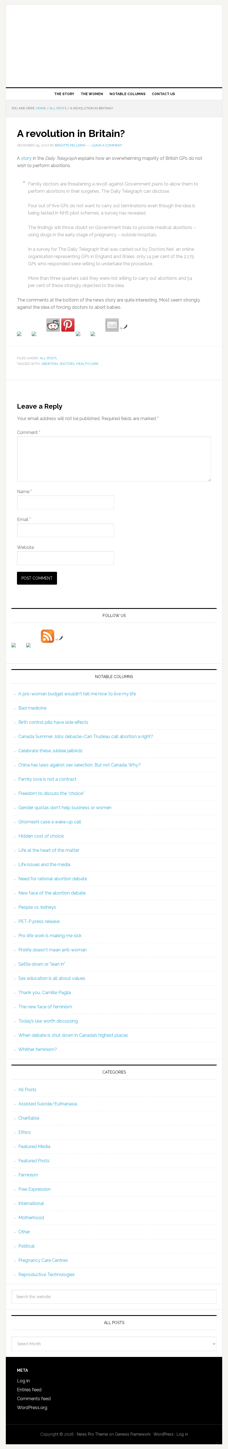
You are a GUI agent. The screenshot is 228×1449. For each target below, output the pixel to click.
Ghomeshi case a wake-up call (49, 821)
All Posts (48, 358)
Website (25, 547)
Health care (87, 364)
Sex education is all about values (51, 978)
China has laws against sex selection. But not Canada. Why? (79, 765)
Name (24, 491)
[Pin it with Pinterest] (68, 325)
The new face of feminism (45, 1006)
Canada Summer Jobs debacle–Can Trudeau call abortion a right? (85, 736)
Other (24, 1232)
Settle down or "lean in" (41, 964)
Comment (28, 432)
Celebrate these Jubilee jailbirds (50, 750)
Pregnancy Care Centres (43, 1260)
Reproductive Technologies (46, 1274)
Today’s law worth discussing (48, 1021)
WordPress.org (32, 1407)
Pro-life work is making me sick (49, 935)
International (31, 1203)
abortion (49, 364)
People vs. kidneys (37, 907)
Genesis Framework (132, 1434)
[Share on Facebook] (23, 338)
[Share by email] (112, 325)
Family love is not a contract (47, 779)
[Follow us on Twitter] (32, 649)
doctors (67, 364)
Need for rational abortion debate (52, 878)
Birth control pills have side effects (53, 722)
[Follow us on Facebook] (18, 649)
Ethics (24, 1132)
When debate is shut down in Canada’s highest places (73, 1035)
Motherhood (31, 1217)
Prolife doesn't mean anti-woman (52, 950)
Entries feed (29, 1389)
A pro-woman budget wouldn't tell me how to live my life (77, 693)
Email (24, 519)
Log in (23, 1380)
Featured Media (34, 1146)
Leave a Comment (106, 145)
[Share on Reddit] (53, 325)
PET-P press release (39, 921)
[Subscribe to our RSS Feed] (47, 636)
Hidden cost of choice (41, 836)
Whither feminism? (37, 1049)
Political (26, 1246)
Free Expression (34, 1189)
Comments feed (34, 1398)
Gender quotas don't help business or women (64, 807)
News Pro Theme (92, 1434)
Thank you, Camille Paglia (44, 992)
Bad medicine (32, 708)
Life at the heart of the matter (48, 850)
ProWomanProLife (114, 43)
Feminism (28, 1175)
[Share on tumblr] (97, 338)
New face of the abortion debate (52, 893)
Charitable (28, 1118)
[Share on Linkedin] (82, 338)
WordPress (163, 1434)
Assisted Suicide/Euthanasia (47, 1103)
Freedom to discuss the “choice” (51, 793)
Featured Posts (33, 1160)
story (26, 158)
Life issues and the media (44, 864)
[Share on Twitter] (38, 338)
